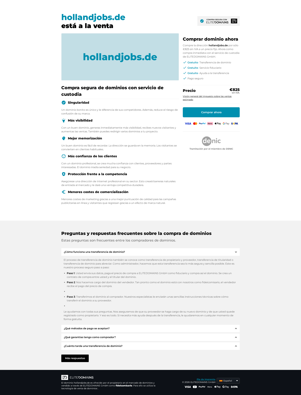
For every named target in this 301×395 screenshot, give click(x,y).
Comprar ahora (211, 112)
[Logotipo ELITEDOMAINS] (108, 378)
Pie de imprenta (206, 379)
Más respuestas (75, 358)
